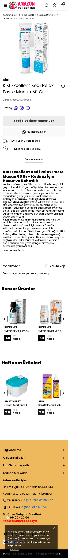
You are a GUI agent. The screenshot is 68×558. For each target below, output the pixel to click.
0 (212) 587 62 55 (35, 500)
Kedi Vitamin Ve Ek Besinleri (19, 18)
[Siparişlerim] (54, 5)
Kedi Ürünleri (10, 15)
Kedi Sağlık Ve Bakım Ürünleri (38, 15)
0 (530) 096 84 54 (33, 507)
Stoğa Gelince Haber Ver (34, 121)
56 (51, 500)
